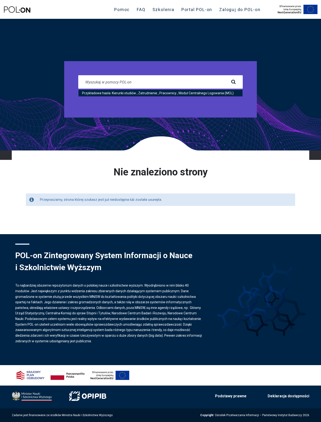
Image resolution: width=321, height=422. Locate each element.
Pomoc (122, 9)
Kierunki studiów (124, 93)
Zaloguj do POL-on (241, 10)
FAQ (141, 9)
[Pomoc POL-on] (17, 9)
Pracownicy (167, 93)
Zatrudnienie (147, 93)
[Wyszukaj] (233, 82)
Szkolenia (164, 10)
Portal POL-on (198, 10)
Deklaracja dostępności (288, 396)
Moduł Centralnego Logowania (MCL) (206, 93)
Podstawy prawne (231, 396)
